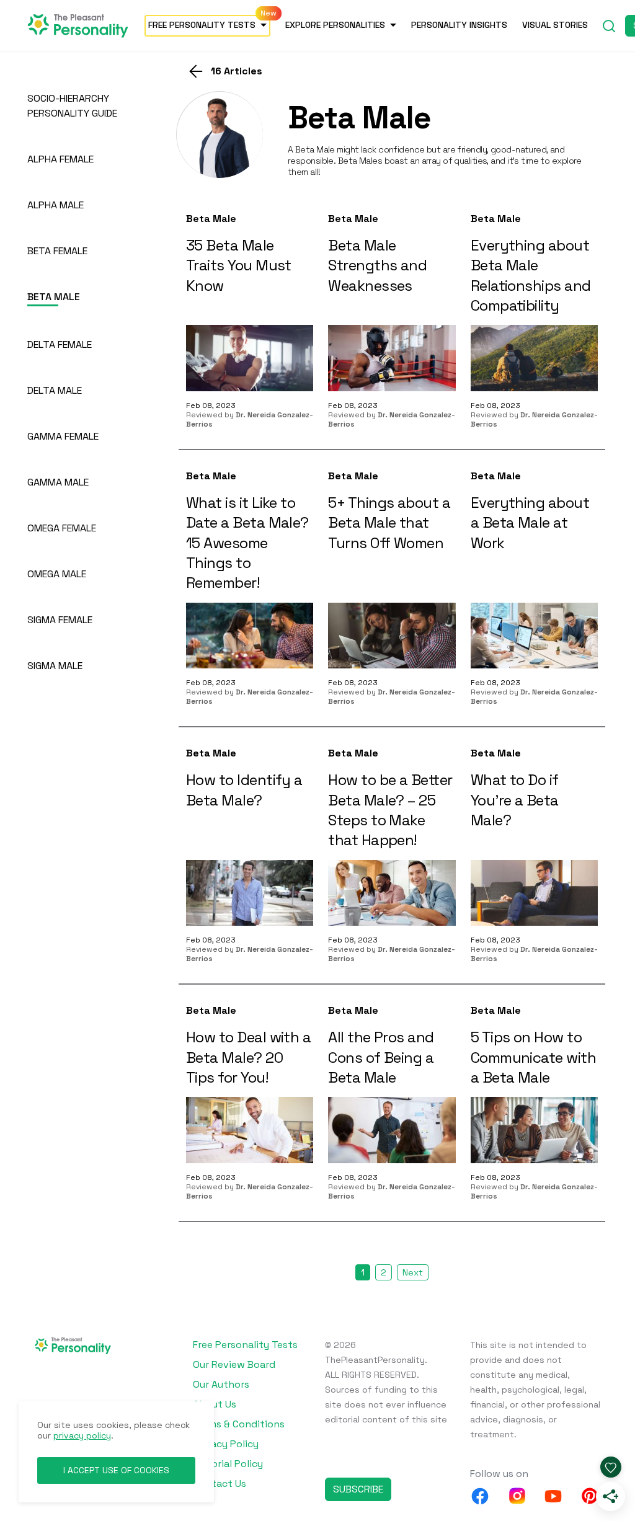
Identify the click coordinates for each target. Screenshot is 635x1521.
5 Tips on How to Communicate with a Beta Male (533, 1057)
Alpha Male (55, 204)
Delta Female (59, 344)
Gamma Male (58, 482)
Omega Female (61, 527)
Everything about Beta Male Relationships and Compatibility (531, 275)
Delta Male (54, 390)
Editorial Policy (228, 1463)
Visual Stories (555, 24)
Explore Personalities (335, 24)
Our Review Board (234, 1364)
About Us (214, 1404)
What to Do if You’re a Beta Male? (515, 800)
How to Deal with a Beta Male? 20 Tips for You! (248, 1057)
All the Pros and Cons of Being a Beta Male (380, 1057)
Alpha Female (60, 159)
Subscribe (358, 1489)
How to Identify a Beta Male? (244, 789)
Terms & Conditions (239, 1423)
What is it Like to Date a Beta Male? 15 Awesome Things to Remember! (247, 542)
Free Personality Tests (201, 24)
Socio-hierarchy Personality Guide (72, 106)
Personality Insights (459, 24)
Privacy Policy (226, 1443)
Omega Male (56, 573)
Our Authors (221, 1384)
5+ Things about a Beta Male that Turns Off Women (389, 522)
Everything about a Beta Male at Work (530, 522)
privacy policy (82, 1435)
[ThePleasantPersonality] (78, 24)
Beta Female (57, 250)
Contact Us (219, 1483)
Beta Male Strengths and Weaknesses (377, 265)
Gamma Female (63, 436)
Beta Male (211, 219)
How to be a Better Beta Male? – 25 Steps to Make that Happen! (390, 809)
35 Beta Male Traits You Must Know (238, 265)
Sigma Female (59, 619)
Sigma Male (54, 665)
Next (412, 1272)
